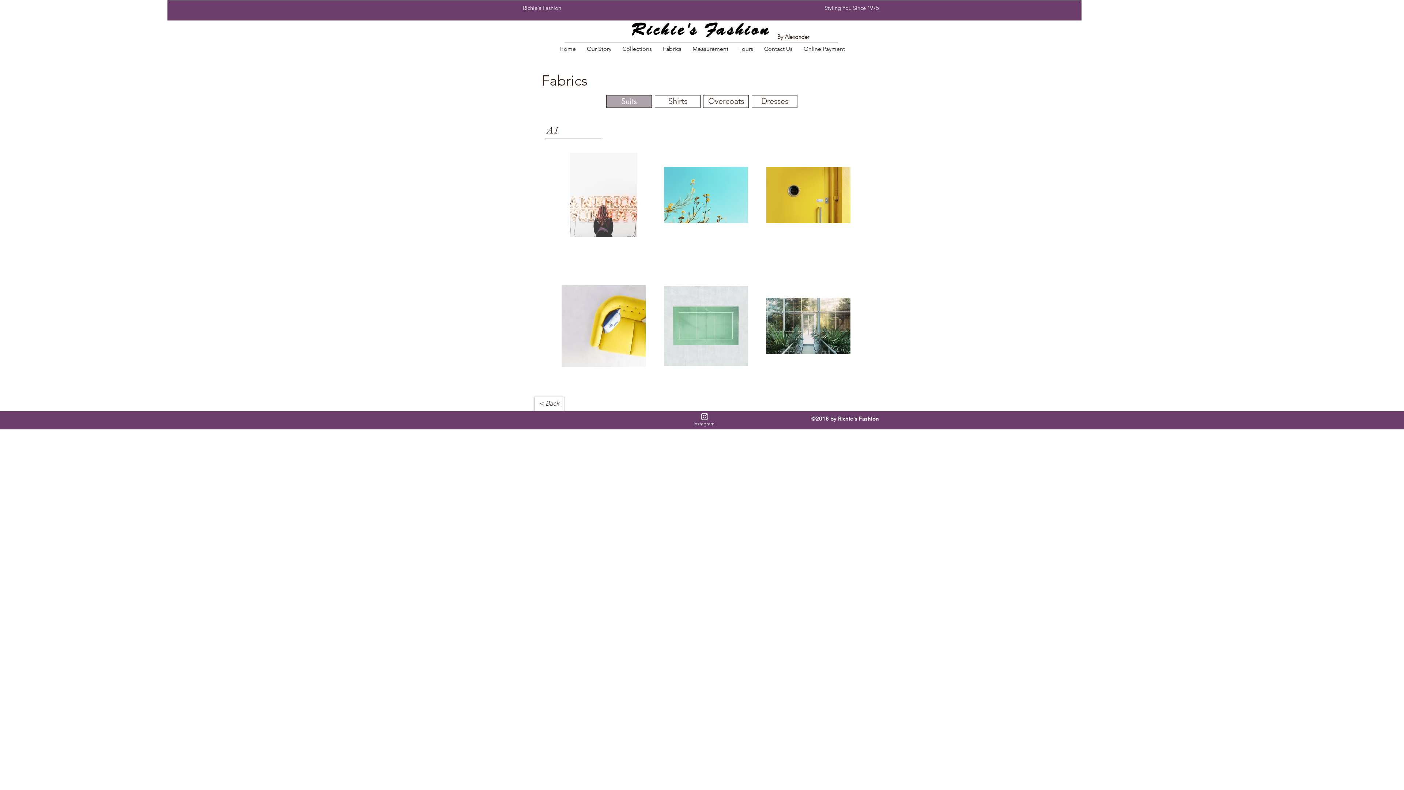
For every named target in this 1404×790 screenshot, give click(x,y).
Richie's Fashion (701, 31)
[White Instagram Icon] (704, 416)
